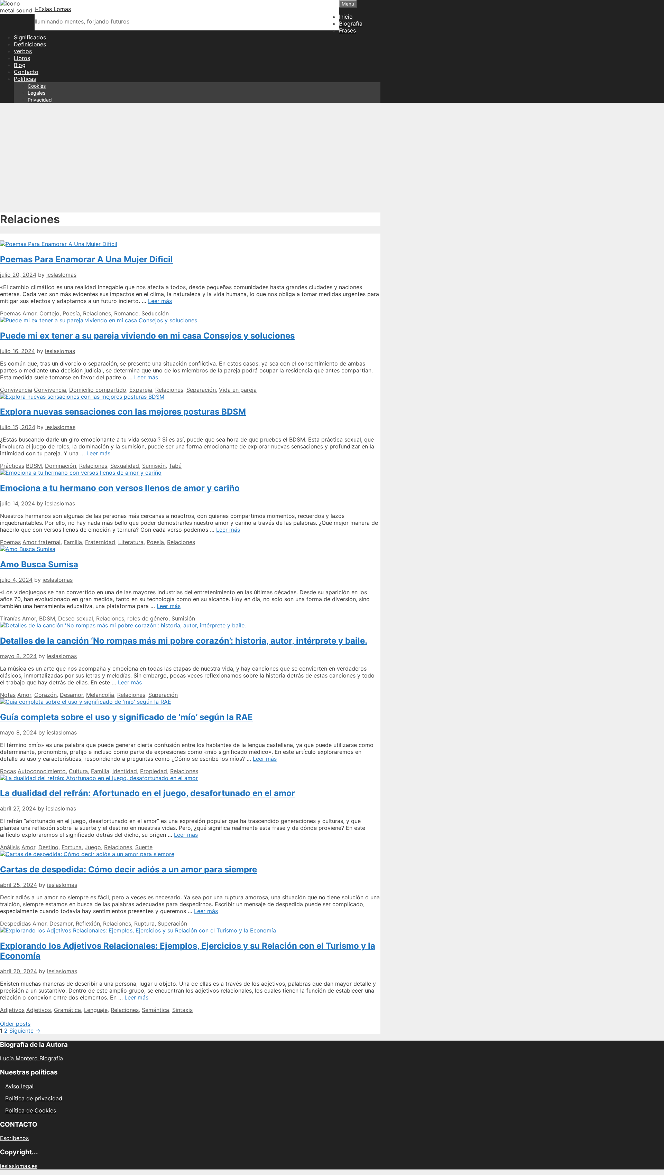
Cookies (37, 86)
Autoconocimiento (42, 771)
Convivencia (16, 389)
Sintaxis (182, 1009)
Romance (126, 313)
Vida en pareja (238, 389)
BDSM (34, 465)
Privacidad (40, 100)
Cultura (78, 771)
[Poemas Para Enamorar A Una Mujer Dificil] (58, 243)
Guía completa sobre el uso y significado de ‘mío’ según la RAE (126, 717)
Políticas (25, 78)
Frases (347, 30)
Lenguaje (96, 1009)
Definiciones (30, 44)
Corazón (45, 694)
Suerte (144, 847)
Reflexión (88, 923)
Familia (73, 542)
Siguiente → (24, 1030)
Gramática (67, 1009)
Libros (22, 58)
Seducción (155, 313)
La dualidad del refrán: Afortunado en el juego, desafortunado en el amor (147, 793)
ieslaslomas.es (18, 1166)
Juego (93, 847)
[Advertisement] (332, 156)
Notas (8, 694)
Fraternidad (100, 542)
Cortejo (49, 313)
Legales (36, 93)
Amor (29, 313)
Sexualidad (124, 465)
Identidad (124, 771)
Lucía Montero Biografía (31, 1058)
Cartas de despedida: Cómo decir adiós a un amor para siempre (128, 869)
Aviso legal (19, 1086)
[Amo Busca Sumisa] (27, 549)
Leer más (160, 300)
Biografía (350, 23)
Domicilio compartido (97, 389)
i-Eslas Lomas (53, 9)
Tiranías (10, 618)
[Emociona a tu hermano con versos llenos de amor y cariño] (81, 472)
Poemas (10, 313)
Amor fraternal (41, 542)
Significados (30, 37)
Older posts (15, 1023)
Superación (163, 694)
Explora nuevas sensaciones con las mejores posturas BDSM (123, 412)
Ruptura (144, 923)
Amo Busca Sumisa (39, 564)
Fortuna (72, 847)
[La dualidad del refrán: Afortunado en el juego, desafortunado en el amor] (99, 778)
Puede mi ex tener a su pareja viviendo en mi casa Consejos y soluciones (147, 336)
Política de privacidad (33, 1098)
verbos (23, 51)
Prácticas (12, 465)
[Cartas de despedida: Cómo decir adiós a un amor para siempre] (87, 854)
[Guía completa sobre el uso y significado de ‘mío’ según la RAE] (85, 701)
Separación (201, 389)
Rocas (8, 771)
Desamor (71, 694)
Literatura (131, 542)
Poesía (71, 313)
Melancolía (100, 694)
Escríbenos (14, 1138)
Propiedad (153, 771)
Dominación (60, 465)
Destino (48, 847)
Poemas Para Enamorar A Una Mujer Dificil (86, 259)
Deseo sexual (75, 618)
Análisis (10, 847)
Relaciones (97, 313)
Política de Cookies (30, 1110)
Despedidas (15, 923)
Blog (20, 64)
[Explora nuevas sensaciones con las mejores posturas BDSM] (82, 396)
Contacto (26, 71)
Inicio (346, 16)
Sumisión (154, 465)
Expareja (140, 389)
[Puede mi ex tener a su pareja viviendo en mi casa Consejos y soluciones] (98, 320)
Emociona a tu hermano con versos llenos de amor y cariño (120, 488)
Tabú (175, 465)
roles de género (147, 618)
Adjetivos (12, 1009)
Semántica (155, 1009)
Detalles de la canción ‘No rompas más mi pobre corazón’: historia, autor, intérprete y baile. (183, 641)
